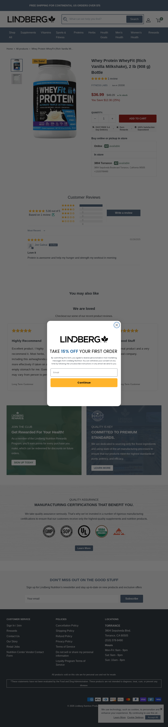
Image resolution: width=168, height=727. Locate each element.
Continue (84, 382)
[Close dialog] (117, 325)
